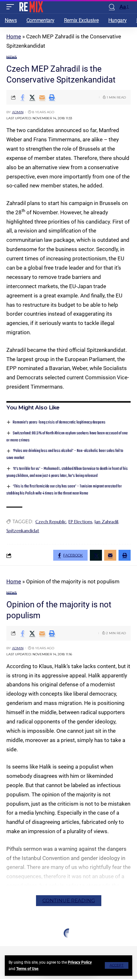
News (11, 57)
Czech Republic (50, 522)
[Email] (42, 97)
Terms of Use (27, 969)
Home (13, 36)
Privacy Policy (80, 962)
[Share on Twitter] (32, 97)
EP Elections (80, 522)
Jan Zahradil (106, 522)
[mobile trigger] (11, 6)
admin (18, 112)
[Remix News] (30, 6)
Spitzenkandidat (22, 530)
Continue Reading (68, 900)
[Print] (51, 97)
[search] (111, 7)
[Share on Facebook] (22, 97)
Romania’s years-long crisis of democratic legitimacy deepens (59, 422)
